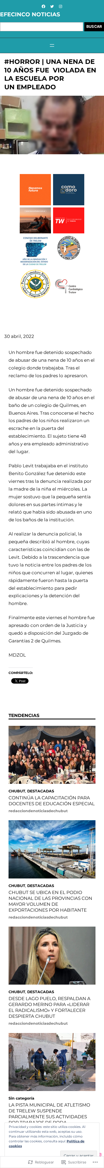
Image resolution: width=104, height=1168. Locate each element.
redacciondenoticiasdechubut (38, 811)
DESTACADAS (40, 791)
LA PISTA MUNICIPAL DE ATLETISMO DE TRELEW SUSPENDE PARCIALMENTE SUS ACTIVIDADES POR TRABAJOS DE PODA (49, 1113)
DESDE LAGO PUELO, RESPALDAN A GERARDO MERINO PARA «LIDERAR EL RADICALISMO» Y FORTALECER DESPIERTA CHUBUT (49, 1007)
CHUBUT (17, 791)
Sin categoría (21, 1098)
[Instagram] (60, 6)
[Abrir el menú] (52, 45)
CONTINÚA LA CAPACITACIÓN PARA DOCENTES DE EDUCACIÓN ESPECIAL (52, 800)
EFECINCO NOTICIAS (30, 14)
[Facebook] (43, 6)
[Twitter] (52, 6)
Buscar (94, 26)
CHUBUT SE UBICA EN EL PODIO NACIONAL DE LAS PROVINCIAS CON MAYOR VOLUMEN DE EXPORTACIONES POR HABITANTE (50, 901)
